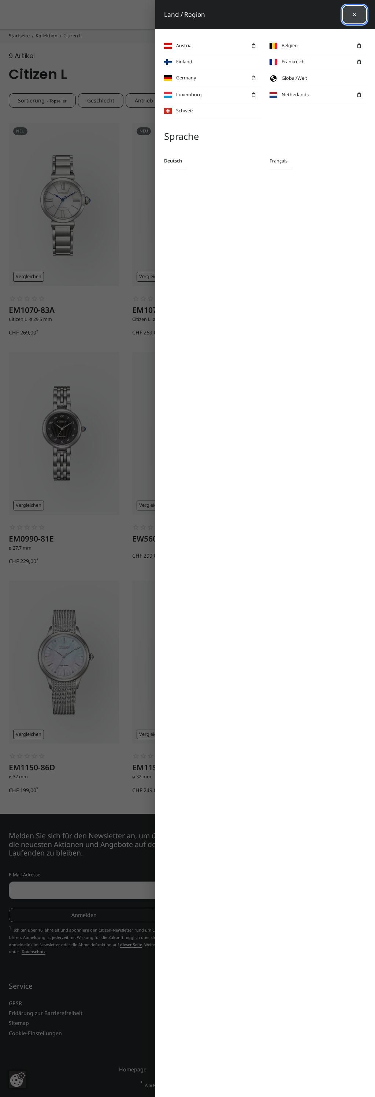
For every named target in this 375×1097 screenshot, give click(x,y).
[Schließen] (354, 14)
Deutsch (173, 161)
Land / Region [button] (184, 14)
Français (278, 161)
